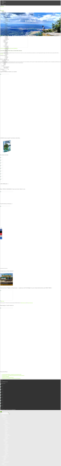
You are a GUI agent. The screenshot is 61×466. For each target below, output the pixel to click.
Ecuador (6, 57)
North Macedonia (7, 435)
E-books (3, 463)
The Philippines (7, 21)
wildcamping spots (23, 302)
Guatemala (7, 445)
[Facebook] (1, 230)
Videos (5, 64)
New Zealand (5, 439)
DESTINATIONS (4, 13)
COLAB (3, 65)
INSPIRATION (4, 60)
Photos (5, 63)
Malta (6, 433)
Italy (6, 30)
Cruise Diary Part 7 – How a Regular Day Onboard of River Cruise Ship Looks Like (13, 375)
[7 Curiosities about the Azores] (30, 169)
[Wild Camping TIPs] (2, 301)
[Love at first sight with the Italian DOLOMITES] (30, 180)
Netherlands (7, 434)
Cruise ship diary (5, 48)
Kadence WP (13, 409)
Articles (1, 48)
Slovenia (6, 437)
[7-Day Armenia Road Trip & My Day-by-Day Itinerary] (30, 161)
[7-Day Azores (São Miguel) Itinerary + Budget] (30, 166)
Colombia (6, 56)
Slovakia (6, 436)
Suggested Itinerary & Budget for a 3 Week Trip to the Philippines (11, 378)
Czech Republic (7, 26)
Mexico (6, 442)
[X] (1, 232)
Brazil (6, 55)
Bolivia (6, 54)
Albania (6, 23)
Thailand (6, 20)
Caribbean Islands (6, 455)
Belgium (6, 25)
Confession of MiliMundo (5, 376)
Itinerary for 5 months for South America (8, 377)
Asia (4, 16)
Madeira (6, 432)
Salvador (6, 449)
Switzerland (7, 438)
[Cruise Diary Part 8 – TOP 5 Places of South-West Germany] (30, 42)
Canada (6, 441)
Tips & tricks (5, 457)
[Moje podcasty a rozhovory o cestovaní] (30, 172)
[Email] (1, 236)
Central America (6, 444)
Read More (1, 53)
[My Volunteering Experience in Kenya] (30, 177)
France (6, 27)
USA (5, 443)
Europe (5, 22)
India (6, 18)
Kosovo (6, 31)
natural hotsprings (30, 302)
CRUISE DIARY (4, 12)
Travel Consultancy (6, 66)
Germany (6, 28)
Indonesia (6, 19)
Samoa (5, 440)
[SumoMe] (1, 238)
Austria (6, 24)
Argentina (6, 53)
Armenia (6, 17)
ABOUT (3, 11)
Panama (6, 448)
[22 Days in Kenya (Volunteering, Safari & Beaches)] (30, 174)
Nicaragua (6, 447)
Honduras (6, 446)
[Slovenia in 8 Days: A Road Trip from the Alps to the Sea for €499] (30, 158)
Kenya (6, 15)
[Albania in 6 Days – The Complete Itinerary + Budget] (30, 164)
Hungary (6, 29)
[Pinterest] (1, 234)
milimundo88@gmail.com (4, 381)
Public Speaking (6, 67)
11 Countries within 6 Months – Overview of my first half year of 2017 (11, 374)
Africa (4, 14)
